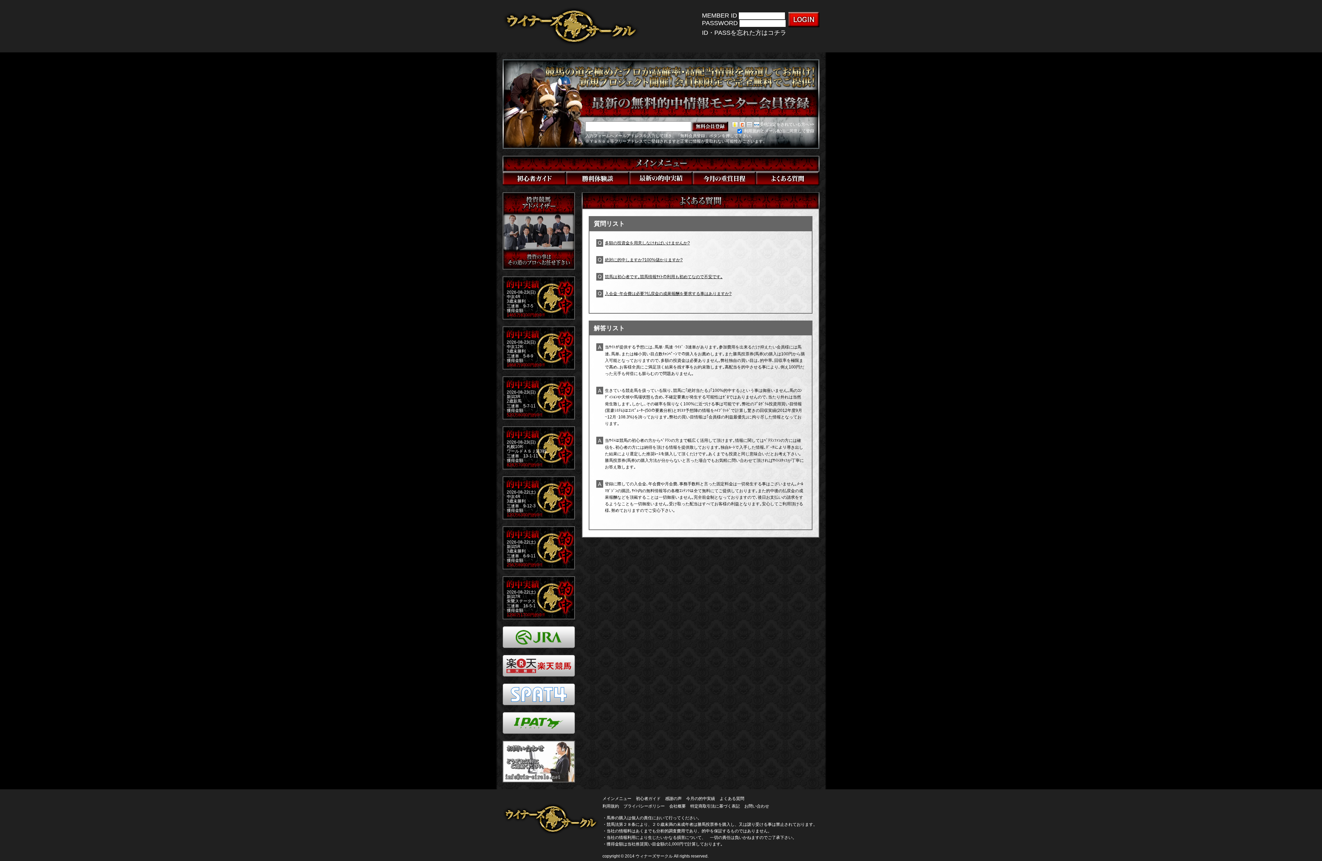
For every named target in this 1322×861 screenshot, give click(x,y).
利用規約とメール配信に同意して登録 (778, 131)
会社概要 (677, 806)
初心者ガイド (648, 798)
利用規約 (610, 806)
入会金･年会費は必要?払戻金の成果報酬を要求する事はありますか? (668, 293)
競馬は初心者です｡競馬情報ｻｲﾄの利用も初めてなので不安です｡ (664, 276)
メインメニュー (616, 798)
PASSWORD (720, 23)
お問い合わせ (756, 806)
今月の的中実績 (700, 798)
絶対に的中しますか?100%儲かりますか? (644, 259)
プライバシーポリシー (644, 806)
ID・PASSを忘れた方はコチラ (744, 32)
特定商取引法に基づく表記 (715, 806)
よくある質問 (732, 798)
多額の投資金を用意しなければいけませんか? (647, 243)
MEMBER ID (719, 15)
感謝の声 (673, 798)
